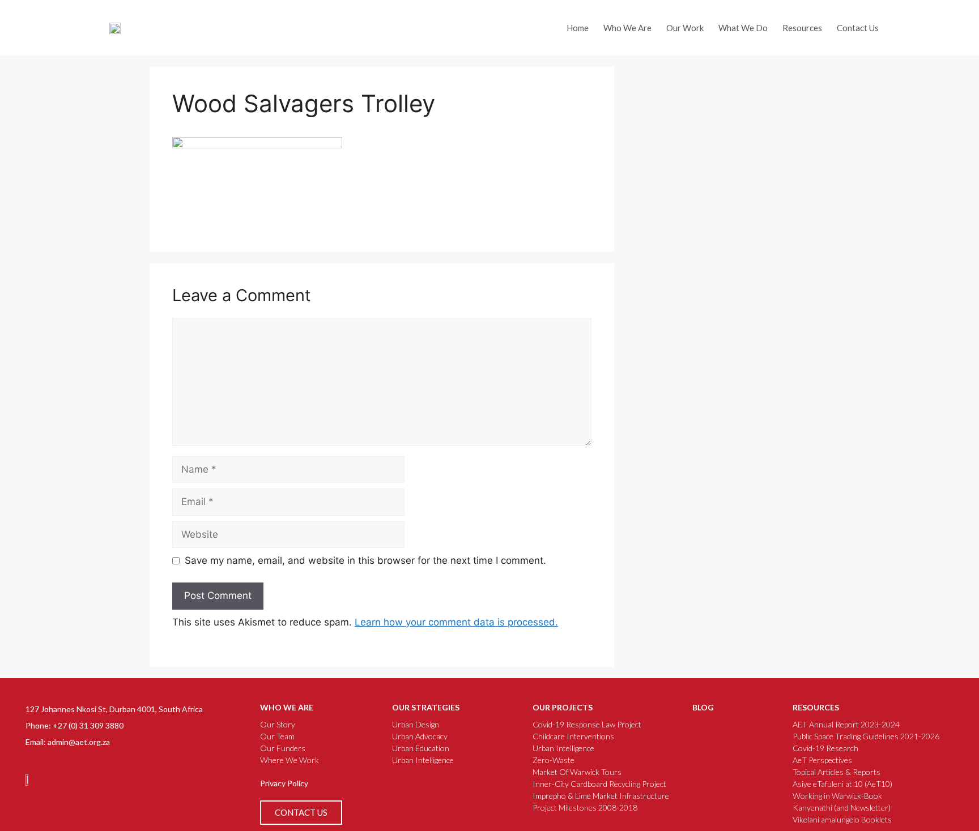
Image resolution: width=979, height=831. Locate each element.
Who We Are (627, 28)
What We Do (743, 28)
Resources (802, 28)
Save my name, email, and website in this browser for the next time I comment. (365, 560)
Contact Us (858, 28)
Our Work (685, 28)
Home (578, 28)
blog (703, 707)
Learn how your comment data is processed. (456, 622)
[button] (905, 23)
